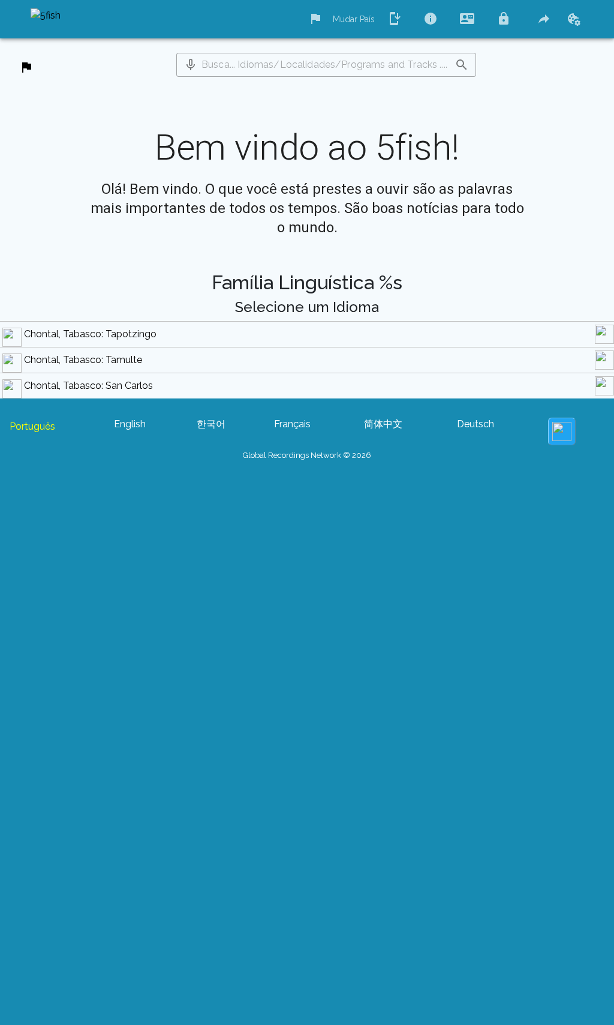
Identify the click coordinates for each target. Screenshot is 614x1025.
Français (292, 424)
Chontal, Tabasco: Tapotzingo (90, 334)
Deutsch (475, 424)
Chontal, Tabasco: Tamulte (83, 359)
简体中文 (383, 424)
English (130, 424)
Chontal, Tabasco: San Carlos (88, 385)
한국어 (211, 424)
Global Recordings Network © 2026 (307, 455)
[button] (190, 65)
